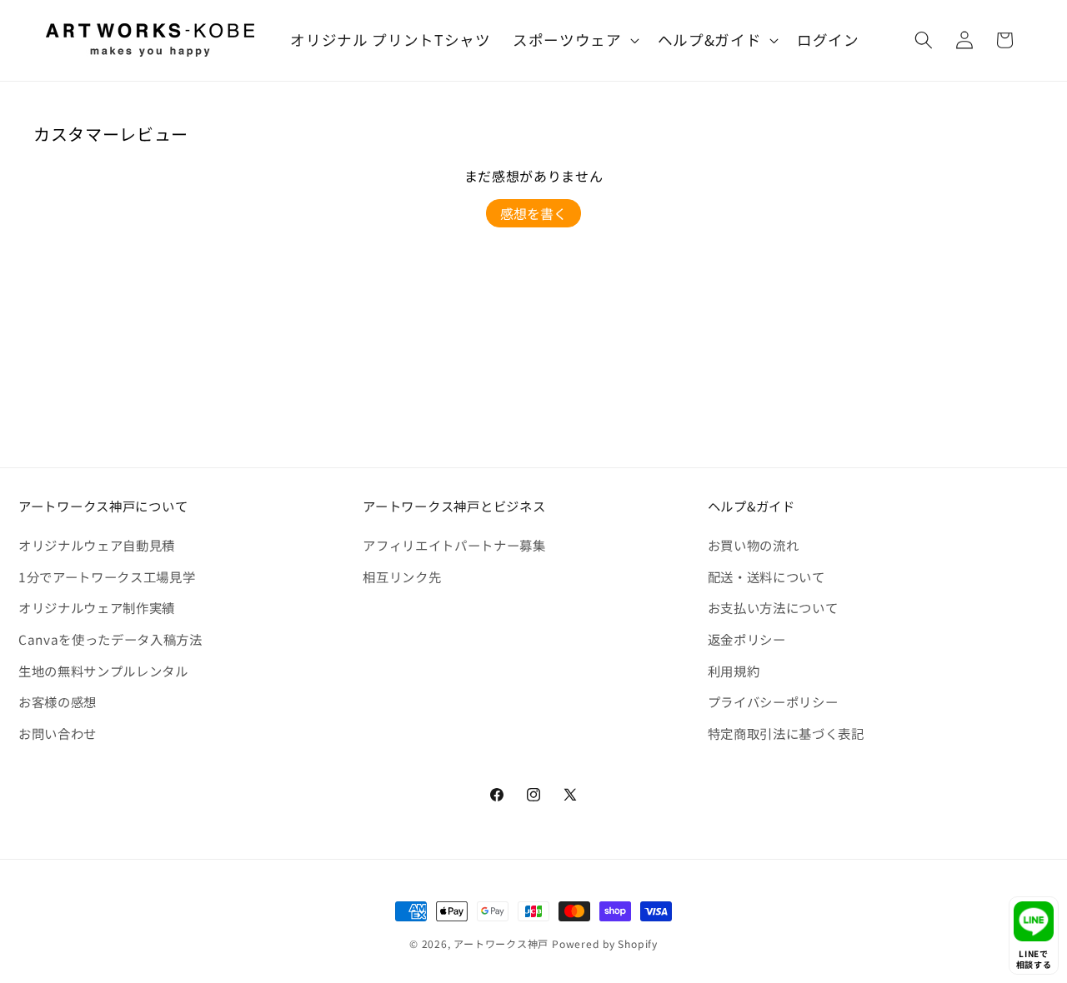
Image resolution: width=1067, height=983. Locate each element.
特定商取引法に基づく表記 (786, 733)
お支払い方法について (773, 607)
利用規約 (734, 670)
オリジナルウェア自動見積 (96, 545)
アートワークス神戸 (501, 943)
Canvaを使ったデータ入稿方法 (110, 639)
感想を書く (533, 213)
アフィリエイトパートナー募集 (454, 545)
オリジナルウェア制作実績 (96, 607)
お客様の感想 (57, 701)
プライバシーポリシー (773, 701)
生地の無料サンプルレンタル (103, 670)
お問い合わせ (57, 733)
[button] (574, 40)
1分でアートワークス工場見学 (106, 576)
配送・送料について (766, 576)
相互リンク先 (402, 576)
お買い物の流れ (753, 545)
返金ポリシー (747, 639)
